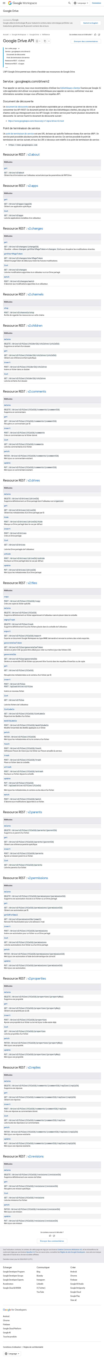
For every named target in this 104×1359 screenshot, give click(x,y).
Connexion (96, 3)
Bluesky (40, 1276)
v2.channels (36, 294)
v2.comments (37, 391)
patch (7, 451)
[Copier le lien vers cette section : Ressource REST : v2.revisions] (46, 1156)
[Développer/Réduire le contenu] (18, 48)
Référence (46, 35)
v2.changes (35, 228)
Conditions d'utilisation (12, 1347)
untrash (7, 767)
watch (6, 277)
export (7, 631)
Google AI (7, 1333)
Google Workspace (19, 35)
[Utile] (95, 35)
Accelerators (8, 1284)
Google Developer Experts (13, 1280)
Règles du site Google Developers (72, 1252)
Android (73, 1272)
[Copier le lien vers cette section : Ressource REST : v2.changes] (45, 228)
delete (7, 339)
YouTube (40, 1292)
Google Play (75, 1296)
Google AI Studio (77, 1284)
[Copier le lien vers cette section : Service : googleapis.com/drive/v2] (51, 81)
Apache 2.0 (30, 1252)
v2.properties (37, 978)
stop (6, 308)
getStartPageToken (13, 254)
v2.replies (34, 1067)
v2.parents (35, 812)
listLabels (9, 709)
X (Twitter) (41, 1288)
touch (7, 744)
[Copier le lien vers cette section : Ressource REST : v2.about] (42, 154)
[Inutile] (99, 35)
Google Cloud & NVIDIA (12, 1288)
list (6, 211)
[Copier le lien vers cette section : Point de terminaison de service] (42, 128)
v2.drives (34, 480)
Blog (38, 1272)
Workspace (30, 3)
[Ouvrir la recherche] (69, 3)
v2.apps (33, 186)
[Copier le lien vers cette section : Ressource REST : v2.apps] (40, 186)
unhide (7, 554)
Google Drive (11, 11)
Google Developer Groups (13, 1276)
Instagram (41, 1280)
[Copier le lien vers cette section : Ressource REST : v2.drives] (42, 480)
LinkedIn (40, 1284)
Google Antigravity (77, 1288)
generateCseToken (13, 643)
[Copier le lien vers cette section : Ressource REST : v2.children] (44, 325)
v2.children (35, 326)
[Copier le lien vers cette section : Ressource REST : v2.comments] (48, 391)
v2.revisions (36, 1156)
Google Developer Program (14, 1272)
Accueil (5, 35)
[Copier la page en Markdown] (45, 41)
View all (73, 1300)
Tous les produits (10, 1337)
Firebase (73, 1280)
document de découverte (17, 107)
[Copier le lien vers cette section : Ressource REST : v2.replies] (43, 1067)
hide (6, 517)
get (5, 168)
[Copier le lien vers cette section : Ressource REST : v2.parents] (44, 812)
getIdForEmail (11, 915)
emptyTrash (9, 620)
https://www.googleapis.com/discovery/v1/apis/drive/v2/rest (36, 121)
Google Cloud (75, 1292)
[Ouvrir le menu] (4, 3)
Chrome (73, 1276)
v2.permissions (38, 878)
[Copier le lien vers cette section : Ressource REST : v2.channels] (46, 294)
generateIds (10, 654)
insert (7, 362)
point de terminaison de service (20, 133)
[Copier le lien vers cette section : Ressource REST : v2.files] (39, 583)
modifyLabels (10, 721)
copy (6, 596)
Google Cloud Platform (12, 1329)
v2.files (32, 583)
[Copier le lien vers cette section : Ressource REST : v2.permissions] (50, 878)
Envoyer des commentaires (86, 41)
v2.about (34, 154)
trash (6, 755)
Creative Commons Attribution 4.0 (69, 1249)
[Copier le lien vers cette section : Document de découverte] (36, 101)
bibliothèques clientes (70, 88)
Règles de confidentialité (33, 1347)
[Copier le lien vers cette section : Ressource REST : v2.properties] (48, 978)
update (7, 463)
